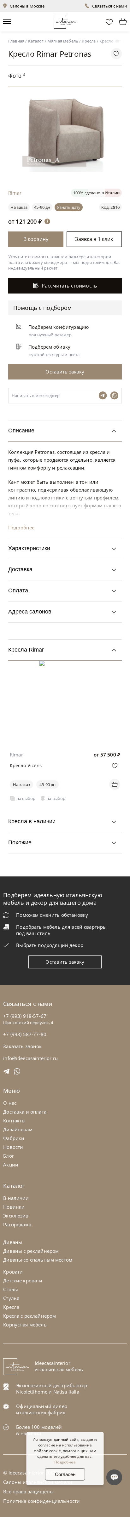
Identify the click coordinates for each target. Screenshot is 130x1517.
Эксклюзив (15, 1215)
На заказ (21, 784)
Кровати (13, 1272)
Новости (13, 1147)
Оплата (18, 590)
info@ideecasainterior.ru (30, 1058)
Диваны (12, 1242)
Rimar (16, 754)
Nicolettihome (31, 1392)
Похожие (20, 842)
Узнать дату (68, 207)
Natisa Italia (66, 1392)
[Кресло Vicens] (65, 665)
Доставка (20, 569)
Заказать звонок (22, 1046)
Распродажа (17, 1224)
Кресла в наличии (32, 821)
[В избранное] (114, 765)
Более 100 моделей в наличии (39, 1430)
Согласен (65, 1474)
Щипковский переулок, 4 (28, 1022)
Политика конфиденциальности (41, 1501)
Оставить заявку (64, 962)
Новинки (14, 1207)
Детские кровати (22, 1280)
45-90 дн (42, 207)
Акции (10, 1164)
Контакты (14, 1120)
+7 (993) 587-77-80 (24, 1034)
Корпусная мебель (24, 1324)
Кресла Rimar (26, 650)
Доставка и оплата (24, 1112)
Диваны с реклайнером (31, 1251)
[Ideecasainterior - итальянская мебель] (65, 20)
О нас (9, 1103)
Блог (8, 1156)
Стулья (11, 1298)
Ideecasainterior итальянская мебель (59, 1366)
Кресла (11, 1307)
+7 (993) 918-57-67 (24, 1016)
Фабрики (13, 1138)
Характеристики (29, 548)
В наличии (16, 1198)
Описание (21, 430)
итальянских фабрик (40, 1412)
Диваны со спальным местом (37, 1260)
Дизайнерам (17, 1129)
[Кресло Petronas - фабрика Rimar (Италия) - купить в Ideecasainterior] (66, 170)
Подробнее (21, 527)
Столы (10, 1289)
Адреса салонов (29, 611)
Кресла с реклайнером (29, 1316)
